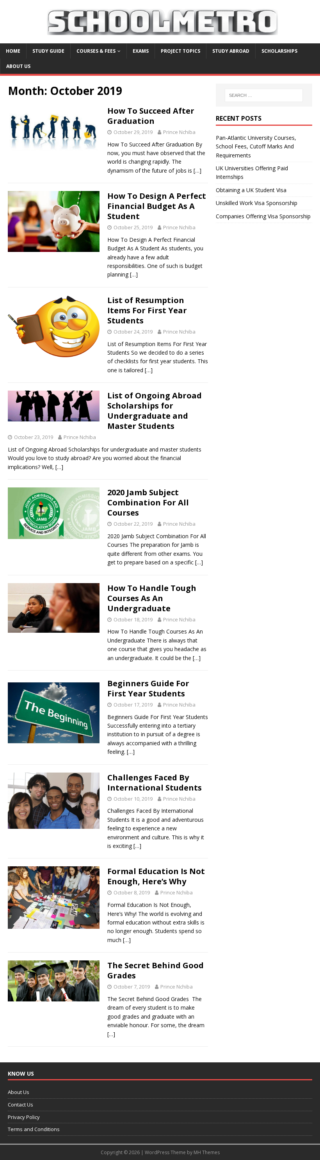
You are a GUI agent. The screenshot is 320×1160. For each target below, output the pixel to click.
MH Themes (207, 1152)
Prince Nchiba (179, 132)
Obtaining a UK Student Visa (251, 190)
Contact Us (20, 1104)
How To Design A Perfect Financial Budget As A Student (156, 206)
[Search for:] (263, 95)
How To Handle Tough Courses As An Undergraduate (151, 598)
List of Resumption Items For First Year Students (147, 310)
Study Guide (48, 51)
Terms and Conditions (34, 1129)
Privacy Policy (24, 1117)
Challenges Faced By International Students (154, 782)
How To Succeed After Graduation (150, 115)
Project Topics (180, 51)
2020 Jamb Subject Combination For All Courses (148, 502)
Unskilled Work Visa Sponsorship (256, 203)
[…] (197, 170)
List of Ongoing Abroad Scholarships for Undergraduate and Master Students (154, 410)
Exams (141, 51)
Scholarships (279, 51)
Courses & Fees (96, 51)
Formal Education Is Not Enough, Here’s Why (156, 876)
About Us (18, 66)
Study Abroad (230, 51)
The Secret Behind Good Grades (155, 970)
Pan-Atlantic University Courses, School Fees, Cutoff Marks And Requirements (256, 146)
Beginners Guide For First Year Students (148, 688)
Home (13, 51)
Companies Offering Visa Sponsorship (263, 216)
